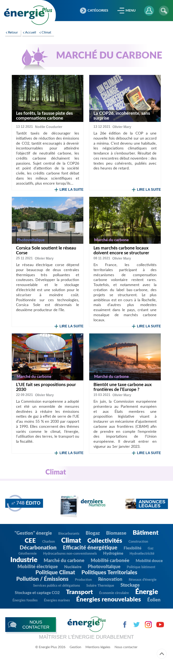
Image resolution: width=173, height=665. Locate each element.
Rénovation (110, 579)
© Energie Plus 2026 (50, 647)
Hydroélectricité (142, 553)
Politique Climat (55, 572)
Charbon (48, 541)
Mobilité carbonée (110, 560)
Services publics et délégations (56, 585)
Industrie (23, 560)
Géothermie (27, 553)
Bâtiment (145, 533)
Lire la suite (71, 189)
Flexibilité (132, 548)
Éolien (154, 600)
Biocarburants (68, 533)
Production (83, 579)
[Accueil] (28, 15)
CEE (30, 541)
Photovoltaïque (104, 566)
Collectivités (104, 541)
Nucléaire (72, 567)
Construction (138, 541)
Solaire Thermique (100, 585)
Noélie (48, 127)
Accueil (30, 32)
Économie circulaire (114, 593)
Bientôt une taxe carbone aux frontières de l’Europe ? (122, 387)
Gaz (150, 548)
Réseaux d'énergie (143, 579)
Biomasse (116, 533)
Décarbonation (38, 547)
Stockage (130, 585)
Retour (13, 32)
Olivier (121, 127)
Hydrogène (113, 554)
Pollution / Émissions (42, 579)
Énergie (146, 592)
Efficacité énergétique (90, 547)
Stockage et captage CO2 (37, 593)
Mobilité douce (149, 561)
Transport (79, 592)
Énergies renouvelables (108, 600)
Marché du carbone (64, 560)
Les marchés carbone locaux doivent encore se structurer (121, 250)
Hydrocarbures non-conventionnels (70, 553)
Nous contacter (126, 647)
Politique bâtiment (141, 567)
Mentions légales (97, 647)
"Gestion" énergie (33, 533)
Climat (46, 32)
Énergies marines (57, 600)
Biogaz (93, 533)
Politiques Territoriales (109, 572)
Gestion (75, 647)
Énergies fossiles (25, 600)
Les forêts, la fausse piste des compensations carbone (44, 115)
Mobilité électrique (38, 566)
